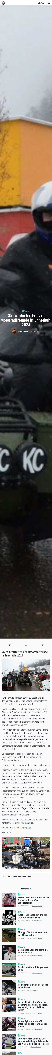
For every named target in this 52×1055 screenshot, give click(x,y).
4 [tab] (27, 866)
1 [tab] (22, 866)
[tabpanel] (26, 853)
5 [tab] (29, 866)
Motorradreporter (37, 906)
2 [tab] (24, 866)
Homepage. (26, 828)
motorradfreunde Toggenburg (19, 876)
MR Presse (24, 331)
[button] (9, 645)
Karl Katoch (35, 990)
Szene (26, 311)
